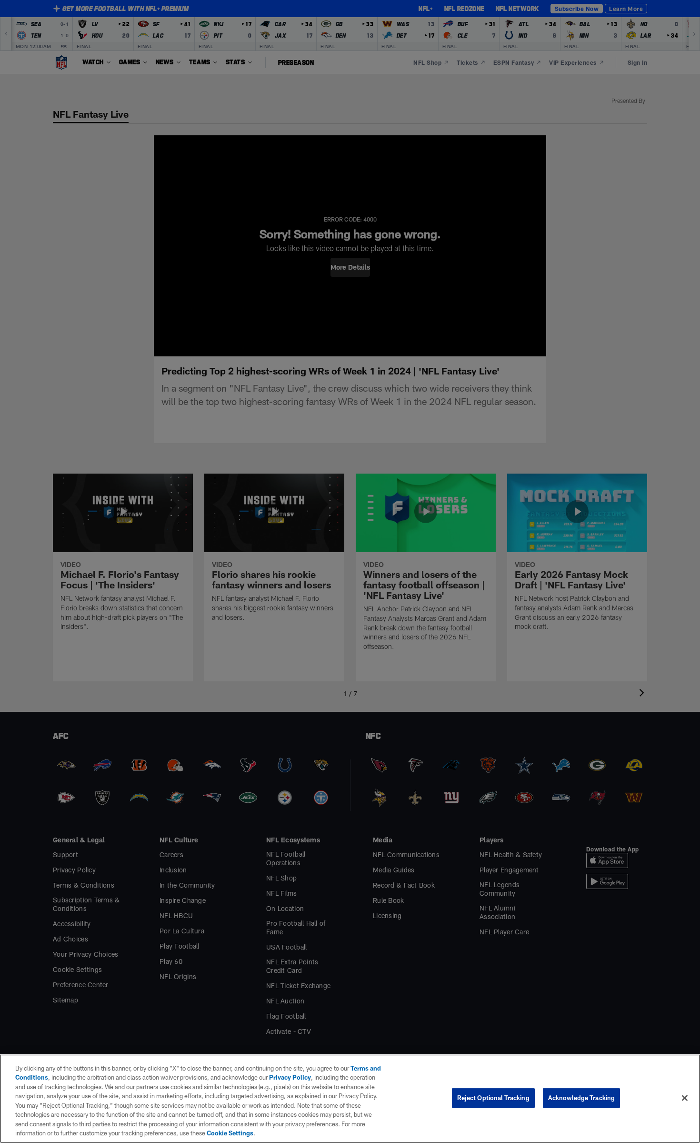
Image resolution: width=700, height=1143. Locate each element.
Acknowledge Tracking (581, 1098)
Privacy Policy (290, 1077)
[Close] (684, 1097)
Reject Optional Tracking (493, 1098)
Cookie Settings (230, 1133)
